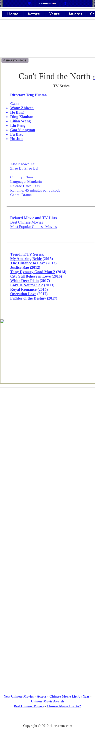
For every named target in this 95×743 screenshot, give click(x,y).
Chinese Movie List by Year (69, 696)
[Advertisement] (47, 431)
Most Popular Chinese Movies (33, 227)
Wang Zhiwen (22, 108)
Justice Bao (19, 267)
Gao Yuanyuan (22, 130)
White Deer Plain (24, 281)
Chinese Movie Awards (47, 701)
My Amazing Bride (26, 259)
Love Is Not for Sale (26, 285)
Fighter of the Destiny (28, 298)
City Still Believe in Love (30, 276)
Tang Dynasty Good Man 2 (32, 272)
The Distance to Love (27, 263)
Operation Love (23, 294)
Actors (41, 696)
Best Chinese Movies (26, 222)
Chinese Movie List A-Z (64, 706)
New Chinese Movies (19, 696)
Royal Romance (23, 289)
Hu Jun (16, 139)
